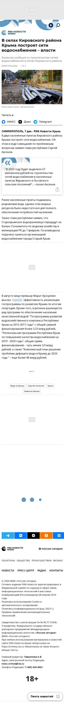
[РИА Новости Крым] (13, 32)
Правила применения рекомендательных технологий (26, 614)
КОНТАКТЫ (56, 571)
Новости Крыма (32, 391)
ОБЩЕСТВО (23, 561)
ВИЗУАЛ (58, 561)
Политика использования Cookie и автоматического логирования (22, 603)
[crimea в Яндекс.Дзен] (33, 535)
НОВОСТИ (8, 571)
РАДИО (41, 571)
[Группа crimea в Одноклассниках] (46, 535)
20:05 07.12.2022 (9, 66)
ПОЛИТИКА (8, 561)
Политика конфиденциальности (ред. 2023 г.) (27, 609)
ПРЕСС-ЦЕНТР (25, 571)
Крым (50, 386)
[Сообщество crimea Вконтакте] (20, 535)
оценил (17, 300)
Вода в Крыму (17, 386)
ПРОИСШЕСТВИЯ (42, 561)
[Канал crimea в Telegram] (8, 535)
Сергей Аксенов (36, 386)
